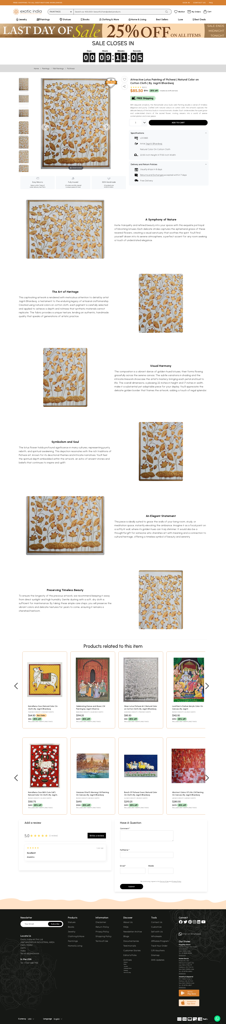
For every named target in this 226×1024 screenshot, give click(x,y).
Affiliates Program (160, 941)
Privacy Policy (176, 881)
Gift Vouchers (157, 950)
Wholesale (156, 936)
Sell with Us (157, 932)
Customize (156, 927)
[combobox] (119, 12)
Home (36, 68)
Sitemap (155, 955)
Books (71, 927)
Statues (71, 922)
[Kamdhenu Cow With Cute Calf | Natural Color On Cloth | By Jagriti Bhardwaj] (44, 789)
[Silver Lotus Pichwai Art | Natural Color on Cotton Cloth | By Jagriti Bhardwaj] (140, 702)
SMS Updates (157, 960)
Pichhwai (71, 68)
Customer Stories (131, 950)
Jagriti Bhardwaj (154, 144)
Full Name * (124, 850)
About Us (127, 922)
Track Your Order (159, 946)
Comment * (125, 828)
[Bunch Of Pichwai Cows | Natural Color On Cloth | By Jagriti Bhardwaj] (140, 789)
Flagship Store (184, 945)
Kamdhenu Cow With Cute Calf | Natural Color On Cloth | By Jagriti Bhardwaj (42, 795)
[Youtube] (203, 922)
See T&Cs (42, 187)
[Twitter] (185, 922)
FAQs (125, 927)
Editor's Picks (129, 955)
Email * (123, 866)
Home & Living (75, 946)
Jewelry (71, 932)
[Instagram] (194, 922)
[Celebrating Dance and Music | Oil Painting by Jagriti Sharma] (92, 702)
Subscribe (55, 924)
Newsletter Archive (132, 932)
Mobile (151, 866)
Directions (182, 955)
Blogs (126, 936)
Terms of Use (164, 881)
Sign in (186, 3)
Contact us (199, 3)
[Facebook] (181, 922)
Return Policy (102, 927)
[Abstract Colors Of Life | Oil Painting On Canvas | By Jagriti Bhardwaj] (188, 789)
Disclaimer (101, 922)
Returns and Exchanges (152, 175)
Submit (131, 886)
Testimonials (129, 946)
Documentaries (131, 941)
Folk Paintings (58, 68)
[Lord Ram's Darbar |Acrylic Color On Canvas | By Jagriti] (188, 702)
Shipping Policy (103, 936)
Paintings (45, 68)
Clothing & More (76, 936)
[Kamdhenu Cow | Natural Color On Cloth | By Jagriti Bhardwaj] (44, 702)
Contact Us (156, 922)
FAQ (211, 3)
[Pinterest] (190, 922)
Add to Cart (178, 122)
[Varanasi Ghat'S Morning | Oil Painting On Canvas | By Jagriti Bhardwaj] (92, 789)
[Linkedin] (198, 922)
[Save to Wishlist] (124, 80)
